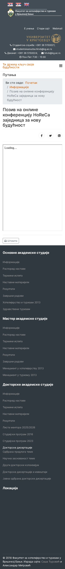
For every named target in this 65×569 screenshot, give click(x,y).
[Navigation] (60, 65)
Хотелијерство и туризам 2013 (21, 302)
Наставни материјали (16, 282)
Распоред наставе (14, 268)
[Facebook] (41, 135)
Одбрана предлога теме (18, 451)
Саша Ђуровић (50, 561)
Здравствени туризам (16, 309)
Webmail (57, 28)
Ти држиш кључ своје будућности (18, 66)
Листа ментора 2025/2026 (19, 427)
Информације (11, 262)
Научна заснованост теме (19, 458)
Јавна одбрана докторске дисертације (27, 478)
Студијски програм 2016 (18, 434)
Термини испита (13, 275)
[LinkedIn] (59, 135)
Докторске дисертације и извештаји (25, 471)
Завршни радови (13, 295)
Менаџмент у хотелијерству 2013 (23, 368)
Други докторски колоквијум (21, 465)
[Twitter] (50, 135)
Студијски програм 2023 (18, 440)
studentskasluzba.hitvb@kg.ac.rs (34, 49)
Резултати (9, 288)
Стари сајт (43, 28)
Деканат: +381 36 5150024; (22, 53)
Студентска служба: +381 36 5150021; (33, 45)
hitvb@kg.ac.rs (52, 53)
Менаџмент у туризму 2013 (20, 374)
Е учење (29, 28)
